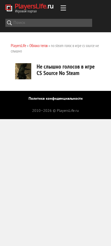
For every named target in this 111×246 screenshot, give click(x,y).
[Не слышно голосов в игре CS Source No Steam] (23, 71)
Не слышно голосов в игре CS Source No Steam (66, 70)
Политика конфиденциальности (56, 99)
